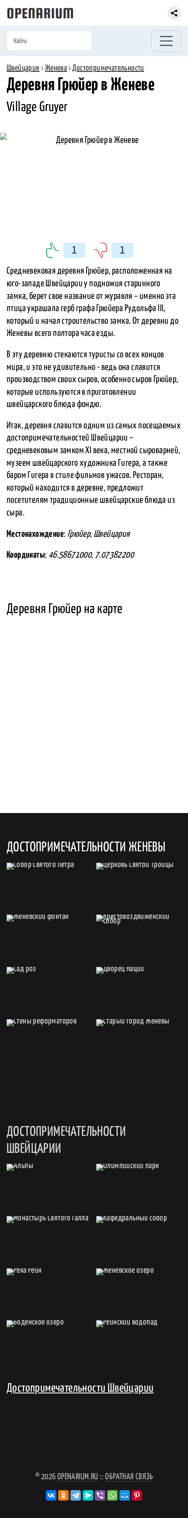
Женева (56, 68)
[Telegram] (75, 1495)
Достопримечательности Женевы (86, 847)
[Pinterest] (137, 1495)
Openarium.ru (77, 1477)
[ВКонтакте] (51, 1495)
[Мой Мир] (124, 1495)
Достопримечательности (108, 68)
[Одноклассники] (63, 1495)
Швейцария (23, 68)
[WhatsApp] (112, 1495)
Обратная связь (129, 1477)
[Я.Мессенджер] (88, 1495)
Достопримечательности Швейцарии (80, 1388)
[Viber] (100, 1495)
